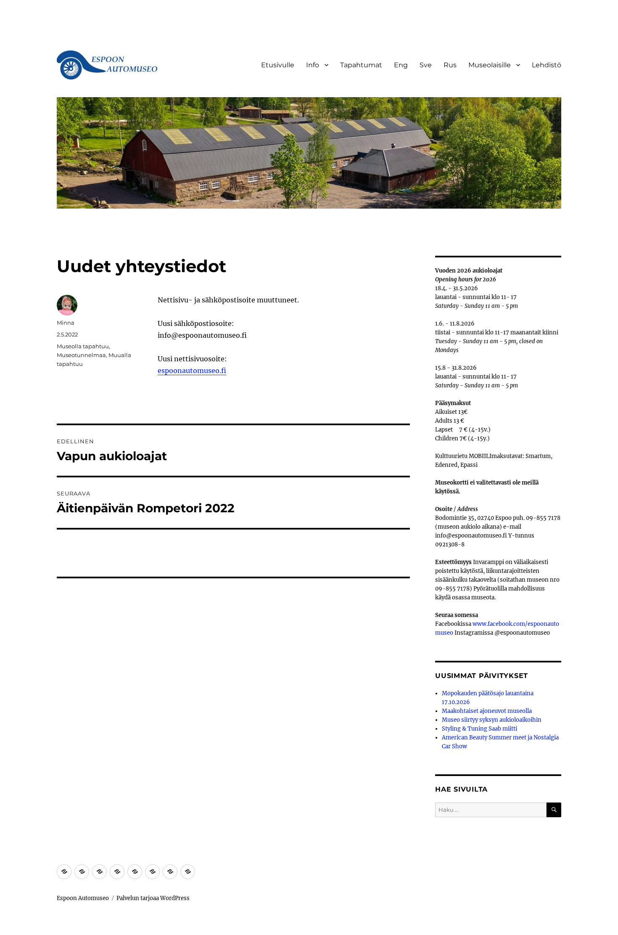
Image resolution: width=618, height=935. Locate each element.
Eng (401, 65)
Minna (65, 322)
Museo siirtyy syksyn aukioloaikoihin (491, 719)
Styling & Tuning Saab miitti (479, 728)
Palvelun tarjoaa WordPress (153, 898)
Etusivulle (277, 65)
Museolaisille (489, 65)
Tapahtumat (361, 65)
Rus (450, 65)
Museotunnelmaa (81, 355)
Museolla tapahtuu (83, 346)
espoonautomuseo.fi (192, 370)
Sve (426, 65)
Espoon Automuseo (83, 898)
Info (312, 65)
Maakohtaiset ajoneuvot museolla (487, 711)
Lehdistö (546, 65)
